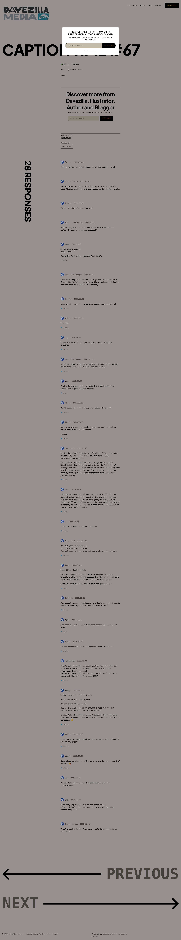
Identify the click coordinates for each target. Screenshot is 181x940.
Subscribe (109, 45)
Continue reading (90, 51)
